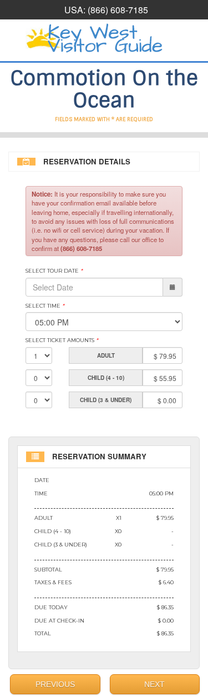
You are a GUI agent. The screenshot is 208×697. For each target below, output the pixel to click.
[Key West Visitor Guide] (104, 39)
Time (41, 493)
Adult (43, 518)
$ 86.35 (165, 607)
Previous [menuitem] (55, 684)
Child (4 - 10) (52, 531)
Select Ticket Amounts (62, 340)
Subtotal (48, 569)
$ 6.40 (166, 582)
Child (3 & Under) (60, 544)
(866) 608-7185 (118, 9)
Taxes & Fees (53, 582)
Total (42, 633)
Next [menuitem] (154, 684)
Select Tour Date (54, 271)
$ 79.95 (165, 518)
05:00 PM (161, 493)
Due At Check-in (59, 621)
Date (41, 480)
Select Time (45, 306)
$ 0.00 (166, 621)
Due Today (51, 607)
